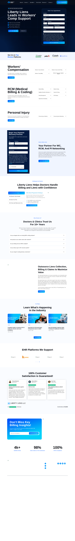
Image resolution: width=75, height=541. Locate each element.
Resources (44, 2)
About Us (21, 2)
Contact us (50, 2)
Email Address (46, 25)
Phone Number (57, 25)
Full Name (50, 21)
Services (26, 2)
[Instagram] (60, 463)
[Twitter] (62, 463)
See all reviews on (62, 406)
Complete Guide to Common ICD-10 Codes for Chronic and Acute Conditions (16, 329)
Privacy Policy (12, 162)
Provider (45, 17)
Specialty (45, 13)
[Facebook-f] (58, 463)
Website (44, 29)
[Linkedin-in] (65, 463)
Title (44, 21)
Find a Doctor (38, 2)
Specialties (32, 2)
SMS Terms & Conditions (20, 162)
